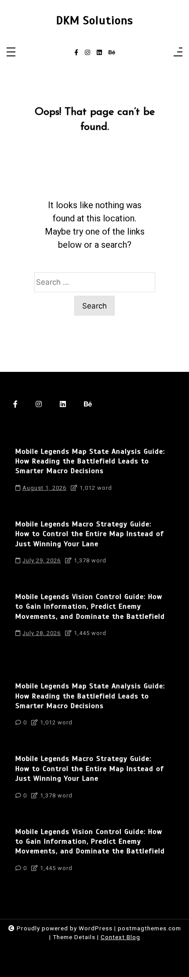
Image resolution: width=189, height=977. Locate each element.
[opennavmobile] (178, 52)
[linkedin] (99, 53)
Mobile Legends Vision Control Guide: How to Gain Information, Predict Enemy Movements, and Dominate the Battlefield (90, 606)
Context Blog (120, 936)
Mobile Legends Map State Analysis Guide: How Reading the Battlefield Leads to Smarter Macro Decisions (90, 461)
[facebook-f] (76, 53)
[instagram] (87, 53)
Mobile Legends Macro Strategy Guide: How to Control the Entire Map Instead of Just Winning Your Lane (89, 534)
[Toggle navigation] (11, 52)
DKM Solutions (94, 20)
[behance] (112, 53)
